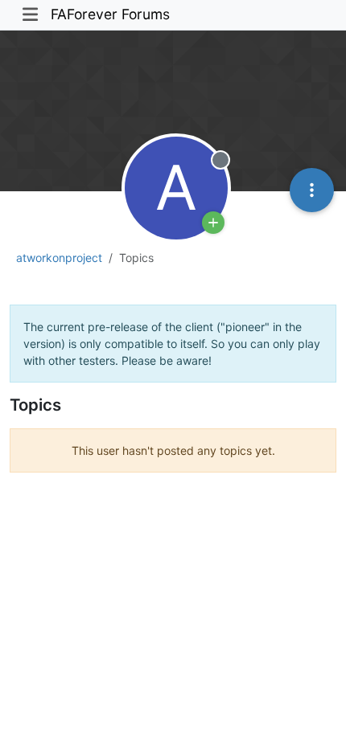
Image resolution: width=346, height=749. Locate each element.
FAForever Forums (110, 14)
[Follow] (213, 222)
